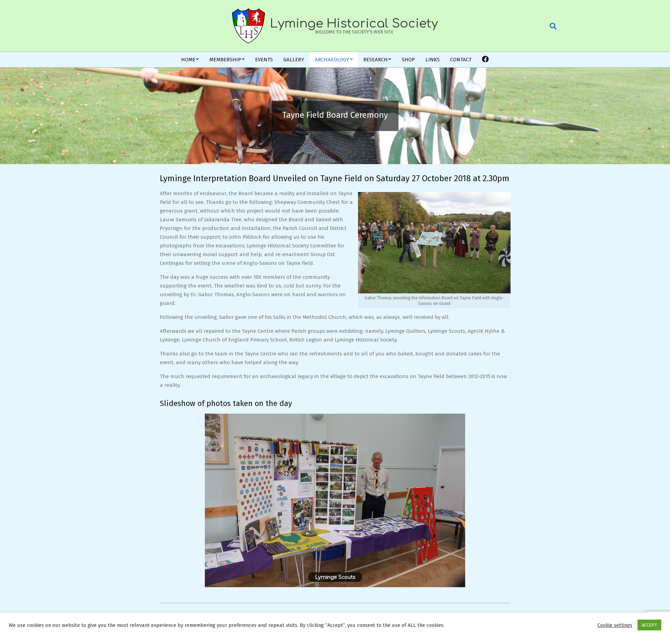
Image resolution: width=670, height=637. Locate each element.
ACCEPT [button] (649, 625)
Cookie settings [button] (614, 625)
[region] (335, 500)
